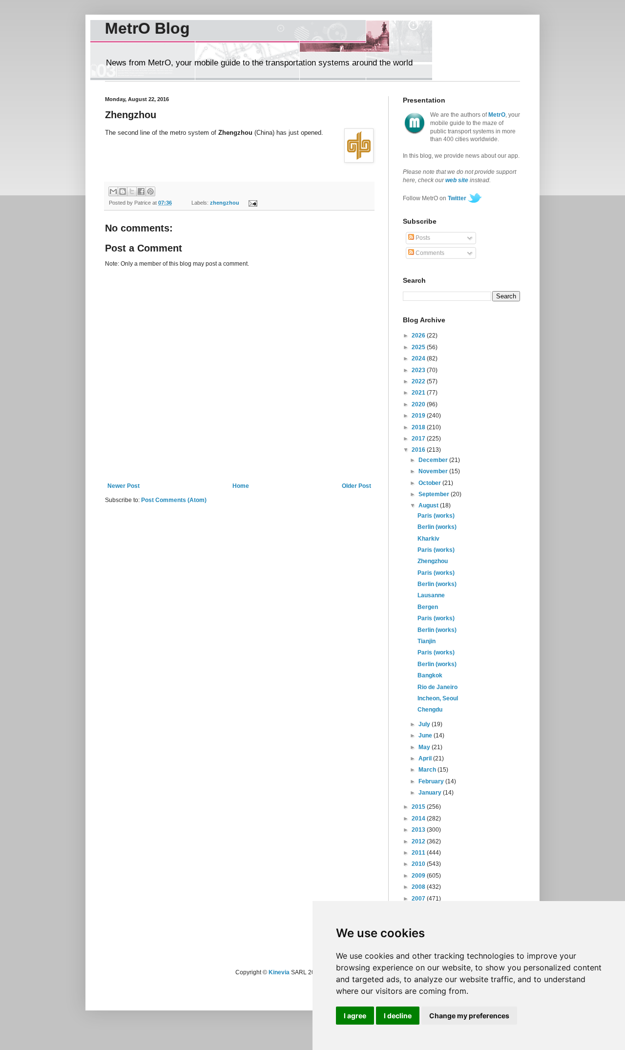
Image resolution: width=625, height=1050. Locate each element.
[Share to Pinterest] (150, 191)
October (430, 483)
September (434, 494)
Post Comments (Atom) (174, 500)
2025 (419, 347)
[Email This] (113, 191)
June (426, 735)
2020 (419, 404)
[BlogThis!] (122, 191)
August (429, 505)
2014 (419, 818)
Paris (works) (436, 515)
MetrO (496, 114)
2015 (419, 806)
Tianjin (426, 641)
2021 (419, 392)
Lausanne (431, 595)
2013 (419, 829)
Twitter (457, 198)
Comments (429, 253)
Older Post (356, 486)
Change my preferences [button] (469, 1015)
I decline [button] (398, 1015)
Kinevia (279, 972)
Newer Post (123, 486)
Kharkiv (428, 538)
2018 (419, 427)
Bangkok (429, 675)
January (430, 792)
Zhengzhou (432, 561)
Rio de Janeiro (437, 687)
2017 (419, 438)
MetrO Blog (147, 28)
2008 (419, 886)
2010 (419, 864)
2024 (419, 358)
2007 (419, 898)
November (433, 471)
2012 (419, 841)
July (425, 724)
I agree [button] (355, 1015)
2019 (419, 415)
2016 (419, 449)
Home (240, 486)
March (428, 769)
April (425, 758)
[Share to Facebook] (141, 191)
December (433, 460)
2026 (419, 335)
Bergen (427, 607)
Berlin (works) (437, 527)
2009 (419, 875)
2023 (419, 370)
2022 (419, 381)
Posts (422, 237)
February (431, 781)
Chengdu (429, 709)
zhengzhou (224, 203)
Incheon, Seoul (437, 698)
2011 (419, 852)
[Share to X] (132, 191)
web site (456, 180)
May (425, 747)
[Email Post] (251, 203)
